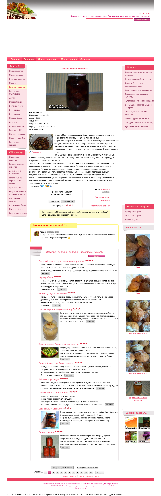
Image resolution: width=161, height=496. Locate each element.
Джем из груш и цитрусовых (137, 119)
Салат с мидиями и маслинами (138, 90)
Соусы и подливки (17, 134)
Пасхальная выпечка (14, 199)
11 (91, 472)
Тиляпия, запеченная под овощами (136, 113)
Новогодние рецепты (14, 158)
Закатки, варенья (17, 87)
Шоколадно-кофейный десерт (138, 79)
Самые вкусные (16, 75)
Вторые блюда (15, 102)
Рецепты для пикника (15, 143)
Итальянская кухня (133, 215)
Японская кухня (131, 220)
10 (86, 472)
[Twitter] (43, 186)
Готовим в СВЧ (15, 130)
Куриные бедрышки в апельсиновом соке (134, 84)
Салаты (12, 83)
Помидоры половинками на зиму (139, 123)
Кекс (138, 267)
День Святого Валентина (15, 172)
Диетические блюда (17, 205)
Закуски (12, 98)
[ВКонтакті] (41, 186)
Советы (85, 59)
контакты (89, 476)
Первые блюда (15, 118)
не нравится (67, 201)
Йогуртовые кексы (138, 333)
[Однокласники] (46, 186)
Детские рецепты (16, 126)
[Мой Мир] (48, 186)
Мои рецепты (69, 59)
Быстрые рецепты (17, 79)
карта (97, 476)
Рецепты (29, 59)
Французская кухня (133, 211)
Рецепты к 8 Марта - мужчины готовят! (18, 193)
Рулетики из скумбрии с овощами (139, 101)
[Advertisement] (80, 39)
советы (81, 476)
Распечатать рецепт (100, 206)
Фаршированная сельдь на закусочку (136, 95)
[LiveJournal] (51, 186)
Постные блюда (16, 209)
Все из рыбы (14, 110)
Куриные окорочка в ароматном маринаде (139, 73)
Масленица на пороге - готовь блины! (15, 180)
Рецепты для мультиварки (15, 92)
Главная (15, 59)
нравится (54, 201)
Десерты (13, 122)
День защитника (16, 187)
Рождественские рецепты (16, 165)
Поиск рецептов (47, 59)
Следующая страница (87, 467)
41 (97, 472)
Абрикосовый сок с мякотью (138, 399)
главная (65, 476)
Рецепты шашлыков (18, 213)
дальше (45, 273)
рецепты (73, 476)
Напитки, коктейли (17, 138)
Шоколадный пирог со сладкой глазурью (138, 106)
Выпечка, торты (16, 106)
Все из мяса (14, 114)
